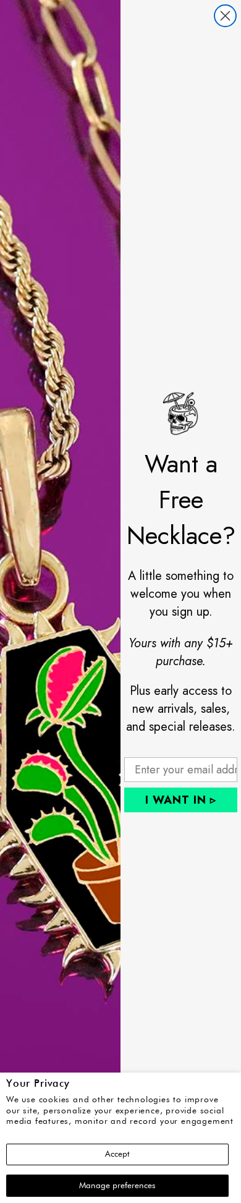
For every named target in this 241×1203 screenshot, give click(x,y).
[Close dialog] (225, 16)
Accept (117, 1154)
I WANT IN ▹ (180, 800)
